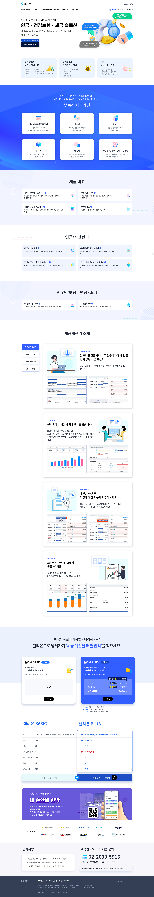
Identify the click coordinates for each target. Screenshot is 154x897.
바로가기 (33, 125)
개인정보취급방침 (51, 881)
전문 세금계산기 (30, 347)
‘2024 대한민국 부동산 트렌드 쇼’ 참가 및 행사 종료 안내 (45, 866)
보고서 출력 (30, 368)
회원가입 (114, 9)
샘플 (114, 778)
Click (48, 699)
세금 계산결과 (31, 361)
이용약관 (40, 881)
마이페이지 (130, 9)
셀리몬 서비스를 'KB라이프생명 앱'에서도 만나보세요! (44, 862)
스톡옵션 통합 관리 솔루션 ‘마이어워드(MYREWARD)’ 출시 (46, 858)
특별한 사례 (30, 354)
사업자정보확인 (64, 881)
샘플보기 (43, 125)
